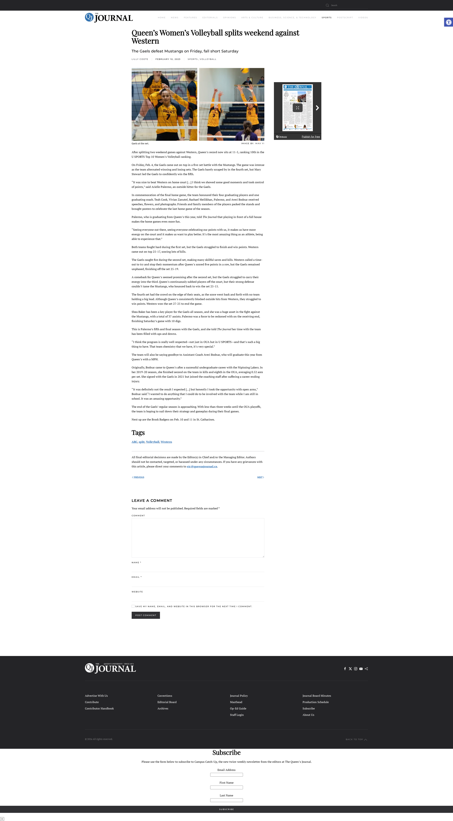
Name (136, 562)
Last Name (226, 795)
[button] (448, 22)
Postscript (345, 17)
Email (137, 577)
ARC (134, 442)
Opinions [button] (229, 17)
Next (259, 477)
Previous (139, 477)
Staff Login (237, 715)
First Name (227, 783)
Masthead (236, 702)
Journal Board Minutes (317, 696)
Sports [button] (327, 17)
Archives (162, 708)
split (142, 442)
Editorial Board (167, 702)
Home (162, 17)
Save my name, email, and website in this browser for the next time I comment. (193, 606)
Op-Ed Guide (238, 708)
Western (166, 442)
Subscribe (309, 708)
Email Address (226, 770)
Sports (193, 59)
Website (137, 591)
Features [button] (190, 17)
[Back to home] (109, 18)
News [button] (175, 17)
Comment (138, 515)
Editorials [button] (210, 17)
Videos (363, 17)
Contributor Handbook (99, 708)
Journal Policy (239, 696)
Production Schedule (316, 702)
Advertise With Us (96, 696)
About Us (308, 715)
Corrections (164, 696)
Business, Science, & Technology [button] (292, 17)
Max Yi (259, 143)
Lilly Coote (140, 59)
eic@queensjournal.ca (202, 466)
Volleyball (208, 59)
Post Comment (145, 615)
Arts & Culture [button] (252, 17)
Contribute (92, 702)
